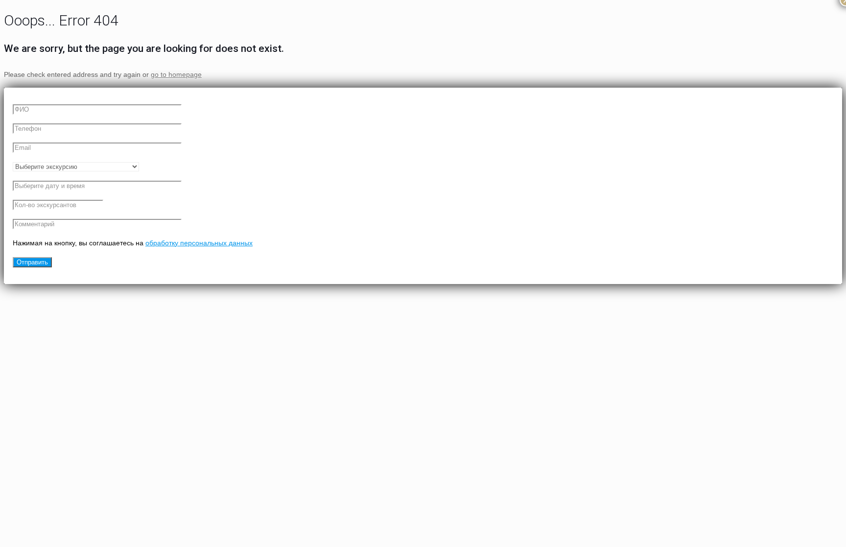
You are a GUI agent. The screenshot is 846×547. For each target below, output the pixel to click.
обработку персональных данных (199, 243)
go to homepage (176, 74)
